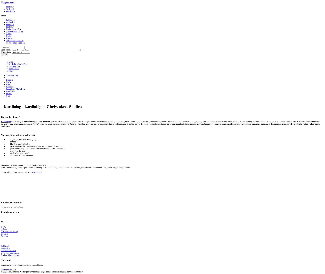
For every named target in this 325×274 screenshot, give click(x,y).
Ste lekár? (10, 9)
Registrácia (10, 22)
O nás (8, 36)
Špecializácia (6, 50)
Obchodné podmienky (15, 40)
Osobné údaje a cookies (15, 43)
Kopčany (9, 87)
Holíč (8, 84)
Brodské (9, 80)
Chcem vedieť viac (8, 269)
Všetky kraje (6, 52)
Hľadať (4, 55)
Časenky (4, 236)
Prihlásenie (10, 11)
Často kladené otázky (14, 31)
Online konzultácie (13, 29)
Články (9, 34)
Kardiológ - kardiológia (18, 64)
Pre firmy (10, 7)
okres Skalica (14, 69)
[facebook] (1, 217)
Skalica (9, 93)
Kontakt (9, 38)
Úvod (11, 62)
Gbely (11, 71)
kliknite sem (37, 172)
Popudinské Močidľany (15, 89)
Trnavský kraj (14, 66)
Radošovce (10, 91)
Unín (8, 96)
